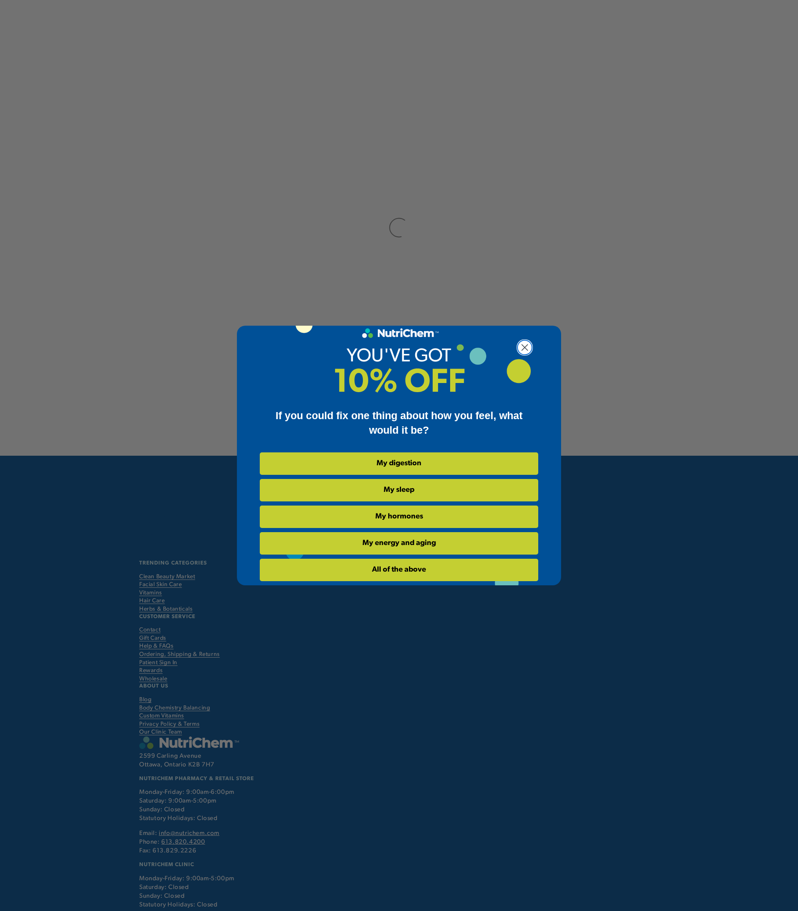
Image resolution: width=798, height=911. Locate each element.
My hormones (399, 517)
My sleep (399, 490)
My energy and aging (399, 543)
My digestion (399, 463)
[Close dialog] (524, 347)
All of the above (399, 570)
